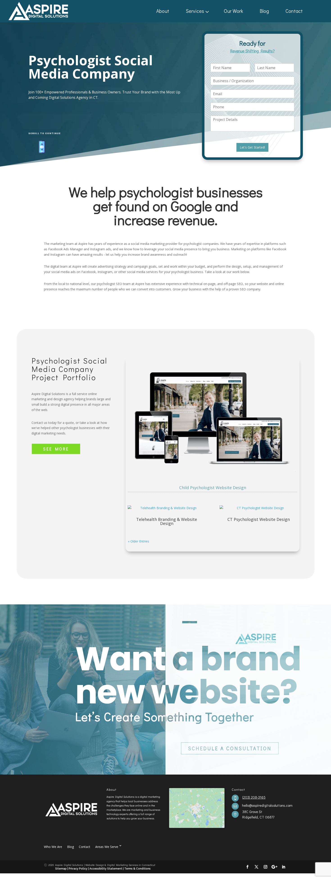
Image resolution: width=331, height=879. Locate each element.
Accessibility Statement (106, 868)
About (162, 11)
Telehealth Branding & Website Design (166, 521)
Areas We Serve (106, 846)
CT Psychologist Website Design (258, 519)
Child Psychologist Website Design (212, 487)
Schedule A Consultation (230, 748)
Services (195, 11)
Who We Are (53, 846)
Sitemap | (62, 868)
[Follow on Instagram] (265, 866)
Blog (264, 11)
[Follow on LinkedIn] (283, 866)
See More (56, 449)
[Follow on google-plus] (274, 866)
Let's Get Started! (252, 147)
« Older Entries (138, 541)
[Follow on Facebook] (247, 866)
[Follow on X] (256, 866)
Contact (294, 11)
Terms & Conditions (137, 868)
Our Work (233, 11)
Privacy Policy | (79, 868)
